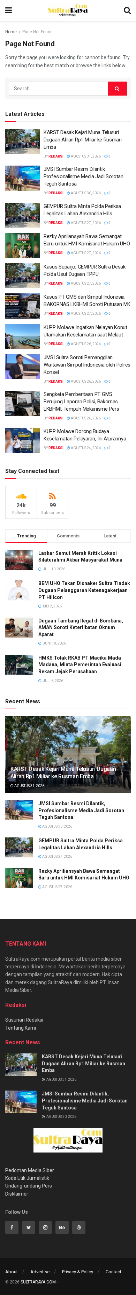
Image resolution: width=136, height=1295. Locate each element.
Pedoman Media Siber (29, 1170)
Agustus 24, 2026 (85, 448)
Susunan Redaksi (24, 1020)
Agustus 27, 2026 (85, 223)
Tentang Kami (20, 1028)
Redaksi (55, 156)
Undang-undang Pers (28, 1186)
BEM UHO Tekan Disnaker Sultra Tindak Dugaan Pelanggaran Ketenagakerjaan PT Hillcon (84, 590)
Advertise (40, 1271)
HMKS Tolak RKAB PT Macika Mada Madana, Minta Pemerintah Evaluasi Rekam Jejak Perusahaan (79, 664)
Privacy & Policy (77, 1271)
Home (11, 31)
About (11, 1271)
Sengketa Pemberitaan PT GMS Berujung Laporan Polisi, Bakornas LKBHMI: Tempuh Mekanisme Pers (81, 401)
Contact (113, 1271)
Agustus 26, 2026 (85, 344)
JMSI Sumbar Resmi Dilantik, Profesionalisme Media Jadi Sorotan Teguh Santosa (83, 176)
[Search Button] (117, 89)
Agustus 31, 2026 (85, 156)
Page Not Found (37, 31)
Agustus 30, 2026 (85, 193)
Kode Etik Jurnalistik (27, 1178)
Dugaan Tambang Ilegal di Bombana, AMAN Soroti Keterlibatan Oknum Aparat (80, 627)
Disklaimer (16, 1194)
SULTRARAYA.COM (38, 1282)
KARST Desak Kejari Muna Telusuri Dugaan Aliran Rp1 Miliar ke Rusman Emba (83, 139)
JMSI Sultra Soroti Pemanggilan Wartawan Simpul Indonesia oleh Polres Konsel (87, 364)
